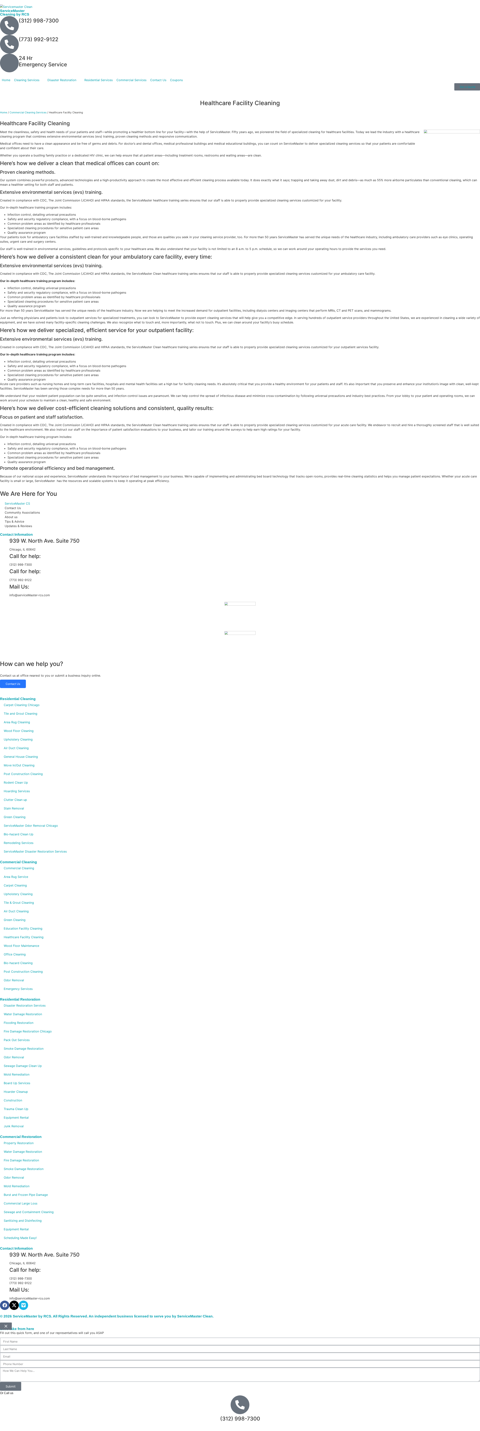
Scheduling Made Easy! (20, 1238)
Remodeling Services (18, 843)
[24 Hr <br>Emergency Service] (9, 63)
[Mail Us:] (4, 587)
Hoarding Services (17, 791)
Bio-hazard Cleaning (18, 963)
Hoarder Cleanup (16, 1092)
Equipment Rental (16, 1117)
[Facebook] (4, 1305)
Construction (13, 1100)
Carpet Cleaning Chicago (22, 705)
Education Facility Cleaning (23, 928)
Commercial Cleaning (19, 868)
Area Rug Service (16, 877)
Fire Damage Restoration (21, 1160)
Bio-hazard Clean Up (18, 834)
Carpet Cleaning (15, 885)
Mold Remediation (16, 1074)
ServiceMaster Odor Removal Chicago (31, 825)
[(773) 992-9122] (9, 44)
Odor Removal (14, 980)
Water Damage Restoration (23, 1014)
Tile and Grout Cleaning (20, 713)
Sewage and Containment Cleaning (29, 1212)
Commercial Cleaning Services (28, 112)
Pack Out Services (17, 1040)
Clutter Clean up (15, 800)
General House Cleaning (21, 757)
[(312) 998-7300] (9, 25)
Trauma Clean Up (16, 1109)
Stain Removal (14, 808)
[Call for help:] (4, 556)
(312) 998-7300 (39, 20)
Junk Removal (14, 1126)
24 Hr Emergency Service (43, 61)
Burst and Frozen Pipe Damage (26, 1195)
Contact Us (13, 684)
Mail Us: (19, 586)
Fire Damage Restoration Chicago (28, 1031)
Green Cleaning (15, 817)
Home (3, 112)
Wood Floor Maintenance (21, 946)
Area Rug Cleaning (17, 722)
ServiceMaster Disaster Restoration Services (35, 851)
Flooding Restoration (18, 1023)
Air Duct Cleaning (16, 748)
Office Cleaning (15, 954)
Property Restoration (19, 1143)
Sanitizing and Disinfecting (23, 1220)
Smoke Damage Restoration (24, 1048)
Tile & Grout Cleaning (19, 902)
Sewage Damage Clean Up (23, 1066)
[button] (29, 80)
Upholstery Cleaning (18, 739)
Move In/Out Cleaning (19, 765)
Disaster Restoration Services (25, 1005)
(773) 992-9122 (38, 39)
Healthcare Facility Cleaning (24, 937)
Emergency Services (18, 989)
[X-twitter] (14, 1305)
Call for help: (25, 556)
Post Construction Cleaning (23, 774)
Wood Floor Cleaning (19, 731)
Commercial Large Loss (20, 1203)
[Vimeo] (23, 1305)
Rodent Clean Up (16, 782)
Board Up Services (17, 1083)
